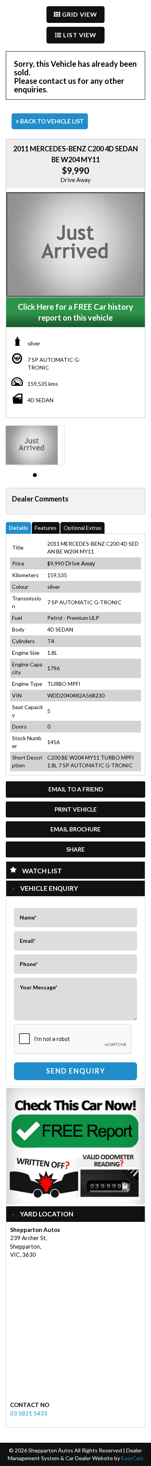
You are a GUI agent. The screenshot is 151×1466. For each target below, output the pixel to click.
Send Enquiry (75, 1071)
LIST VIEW (79, 34)
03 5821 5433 (28, 1413)
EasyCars (132, 1458)
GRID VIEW (78, 14)
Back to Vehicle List (51, 121)
